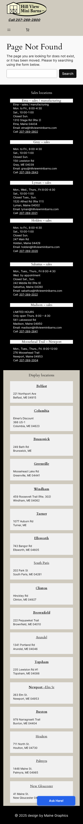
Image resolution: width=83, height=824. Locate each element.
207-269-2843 (28, 172)
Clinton (41, 588)
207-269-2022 (28, 294)
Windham (41, 489)
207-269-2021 (28, 213)
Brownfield (41, 612)
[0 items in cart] (28, 30)
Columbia (41, 411)
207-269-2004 (28, 360)
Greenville (41, 464)
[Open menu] (9, 30)
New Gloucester (41, 786)
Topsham (42, 662)
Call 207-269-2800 (24, 20)
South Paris (41, 563)
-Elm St (41, 687)
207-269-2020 (28, 251)
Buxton (41, 711)
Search (67, 74)
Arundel (41, 637)
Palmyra (41, 761)
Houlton (41, 736)
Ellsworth (41, 538)
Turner (41, 513)
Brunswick (41, 439)
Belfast (41, 386)
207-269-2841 (28, 331)
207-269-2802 (28, 131)
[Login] (18, 30)
